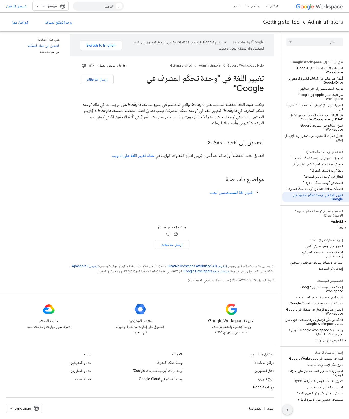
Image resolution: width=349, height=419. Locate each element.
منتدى (255, 6)
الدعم (236, 6)
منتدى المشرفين (81, 362)
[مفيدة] (91, 66)
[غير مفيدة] (84, 66)
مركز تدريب (266, 379)
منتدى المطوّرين (80, 371)
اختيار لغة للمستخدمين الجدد (232, 192)
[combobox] (98, 6)
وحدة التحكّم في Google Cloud (161, 379)
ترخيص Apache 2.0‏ (85, 266)
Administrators (325, 22)
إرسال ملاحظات (96, 79)
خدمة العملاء (83, 379)
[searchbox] (314, 42)
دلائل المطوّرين (264, 371)
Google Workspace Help (245, 65)
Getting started (281, 22)
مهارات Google (263, 387)
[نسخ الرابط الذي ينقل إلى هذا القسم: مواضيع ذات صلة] (220, 180)
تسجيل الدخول (16, 6)
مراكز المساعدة (264, 362)
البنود (270, 408)
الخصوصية (255, 408)
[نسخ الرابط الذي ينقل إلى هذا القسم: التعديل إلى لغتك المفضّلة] (202, 143)
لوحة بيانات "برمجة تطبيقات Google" (158, 371)
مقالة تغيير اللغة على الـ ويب (133, 155)
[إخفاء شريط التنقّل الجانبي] (287, 410)
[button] (315, 222)
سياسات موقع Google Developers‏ (206, 271)
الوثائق (274, 6)
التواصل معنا (20, 22)
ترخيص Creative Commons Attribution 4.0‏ (197, 266)
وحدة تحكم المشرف (58, 22)
